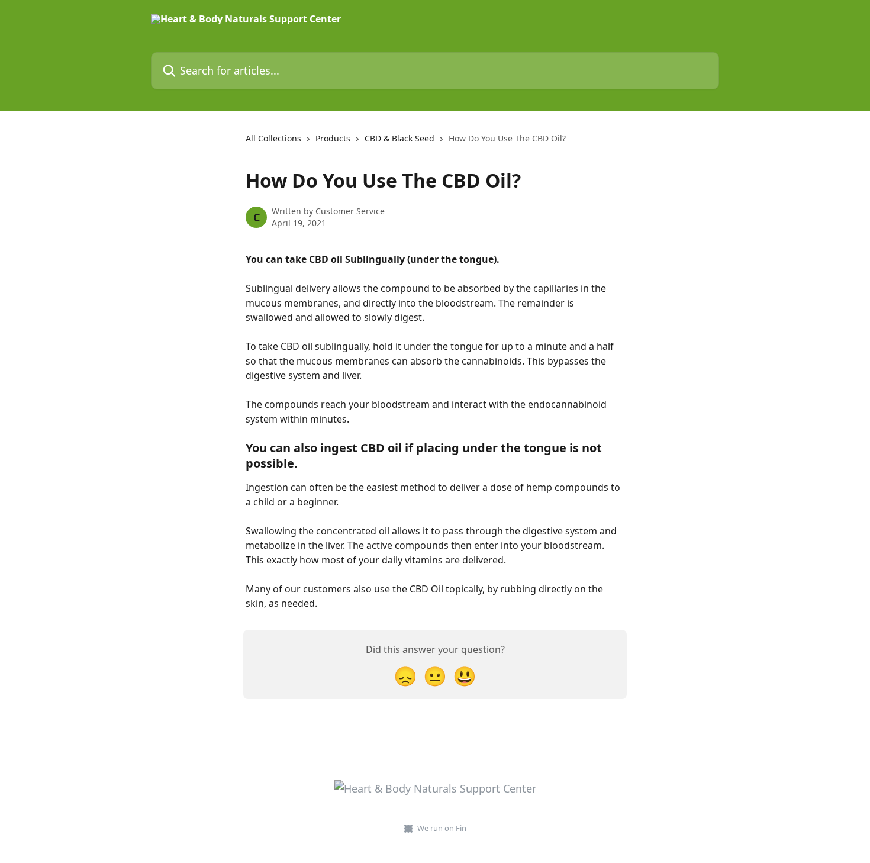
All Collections (273, 138)
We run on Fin (441, 828)
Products (332, 138)
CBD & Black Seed (399, 138)
